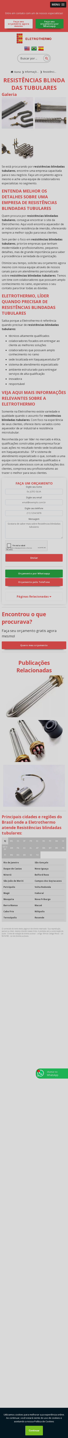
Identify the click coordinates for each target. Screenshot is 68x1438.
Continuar (34, 1430)
